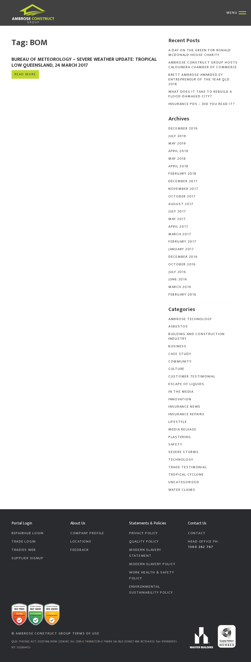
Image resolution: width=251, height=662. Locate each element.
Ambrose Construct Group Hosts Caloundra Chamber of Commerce (203, 65)
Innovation (179, 399)
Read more (25, 74)
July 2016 (177, 272)
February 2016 (182, 295)
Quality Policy (144, 542)
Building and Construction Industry (196, 336)
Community (180, 361)
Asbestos (178, 326)
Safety (175, 444)
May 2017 (177, 219)
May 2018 (177, 159)
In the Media (181, 392)
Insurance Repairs (186, 414)
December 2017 (183, 181)
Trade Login (24, 542)
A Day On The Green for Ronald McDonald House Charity (199, 52)
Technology (180, 460)
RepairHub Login (28, 533)
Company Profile (87, 533)
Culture (176, 369)
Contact (197, 533)
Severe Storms (183, 452)
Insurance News (184, 407)
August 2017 (181, 204)
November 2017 (183, 189)
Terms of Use (86, 633)
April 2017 (178, 227)
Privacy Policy (143, 533)
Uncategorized (183, 482)
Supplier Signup (28, 558)
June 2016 (177, 279)
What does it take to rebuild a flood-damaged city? (200, 94)
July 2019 (177, 136)
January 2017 (181, 249)
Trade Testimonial (187, 467)
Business (177, 346)
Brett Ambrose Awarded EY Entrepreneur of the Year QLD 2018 (198, 79)
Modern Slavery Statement (145, 553)
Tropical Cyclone (186, 475)
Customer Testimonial (191, 376)
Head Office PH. (203, 544)
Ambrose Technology (190, 319)
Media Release (182, 429)
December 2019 (183, 128)
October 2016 (182, 264)
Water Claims (181, 490)
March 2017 (179, 234)
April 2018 (178, 166)
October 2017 (182, 196)
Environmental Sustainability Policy (151, 590)
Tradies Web (24, 550)
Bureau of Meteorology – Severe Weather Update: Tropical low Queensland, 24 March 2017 (84, 62)
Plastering (179, 437)
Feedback (79, 550)
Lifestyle (177, 422)
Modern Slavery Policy (152, 564)
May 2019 (177, 143)
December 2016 (183, 257)
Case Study (179, 354)
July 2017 (177, 211)
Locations (80, 542)
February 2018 (182, 174)
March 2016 (179, 287)
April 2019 (178, 151)
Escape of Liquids (186, 384)
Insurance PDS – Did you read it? (201, 104)
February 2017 (182, 242)
